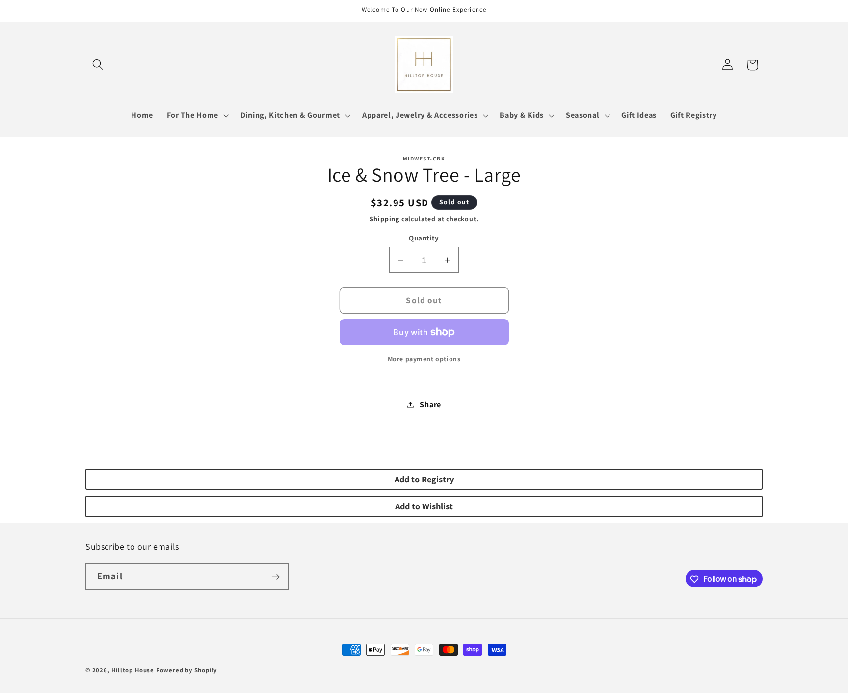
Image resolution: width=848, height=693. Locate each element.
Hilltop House (132, 670)
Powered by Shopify (186, 670)
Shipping (384, 218)
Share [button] (430, 405)
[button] (97, 65)
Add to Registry (424, 479)
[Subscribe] (275, 576)
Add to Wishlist (424, 506)
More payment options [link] (424, 358)
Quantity (424, 238)
